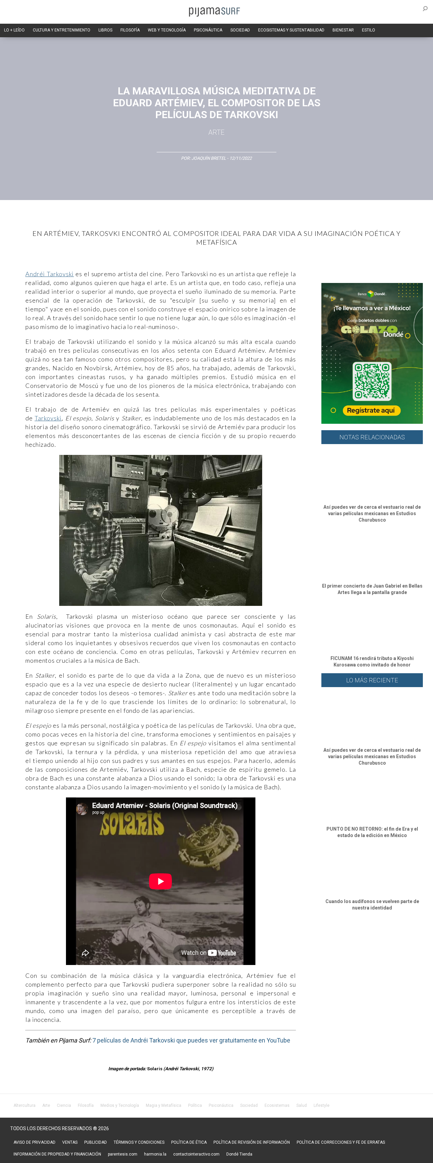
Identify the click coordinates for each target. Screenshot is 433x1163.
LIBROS (105, 30)
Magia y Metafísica (163, 1105)
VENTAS (69, 1142)
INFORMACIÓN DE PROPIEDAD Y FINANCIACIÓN (57, 1154)
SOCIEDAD (240, 30)
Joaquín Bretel (209, 158)
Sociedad (249, 1105)
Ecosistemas (277, 1105)
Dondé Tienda (239, 1154)
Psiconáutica (221, 1105)
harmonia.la (155, 1154)
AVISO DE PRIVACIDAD (34, 1142)
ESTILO (368, 30)
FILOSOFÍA (130, 30)
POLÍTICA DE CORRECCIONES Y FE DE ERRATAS (341, 1142)
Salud (301, 1105)
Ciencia (64, 1105)
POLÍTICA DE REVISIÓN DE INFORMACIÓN (251, 1142)
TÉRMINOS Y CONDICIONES (139, 1142)
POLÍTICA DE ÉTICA (189, 1142)
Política (195, 1105)
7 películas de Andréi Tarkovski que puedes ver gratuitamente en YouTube (191, 1040)
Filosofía (86, 1105)
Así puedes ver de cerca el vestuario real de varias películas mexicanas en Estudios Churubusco (372, 513)
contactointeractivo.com (196, 1154)
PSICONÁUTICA (208, 30)
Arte (216, 132)
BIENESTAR (343, 30)
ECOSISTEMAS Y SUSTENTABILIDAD (291, 30)
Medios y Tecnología (119, 1105)
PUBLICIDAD (95, 1142)
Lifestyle (321, 1105)
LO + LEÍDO (14, 30)
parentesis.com (122, 1154)
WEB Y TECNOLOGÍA (167, 30)
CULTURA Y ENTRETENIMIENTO (61, 30)
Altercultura (25, 1105)
